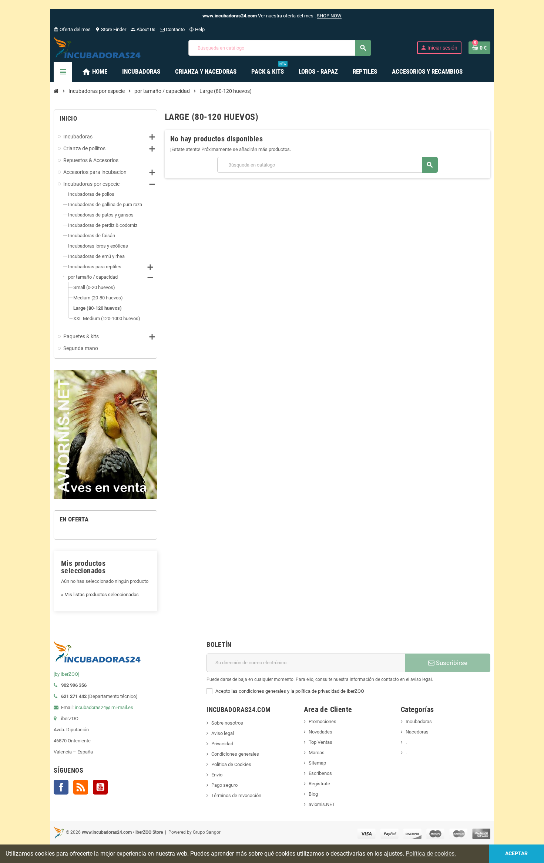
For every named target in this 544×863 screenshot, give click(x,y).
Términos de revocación (236, 795)
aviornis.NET (322, 804)
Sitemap (317, 763)
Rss (80, 787)
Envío (216, 775)
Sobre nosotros (227, 723)
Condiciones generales (235, 754)
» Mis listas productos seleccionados (100, 594)
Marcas (317, 752)
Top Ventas (320, 742)
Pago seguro (224, 785)
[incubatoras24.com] (98, 47)
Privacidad (222, 743)
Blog (313, 794)
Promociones (322, 721)
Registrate (319, 783)
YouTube (100, 787)
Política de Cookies (231, 764)
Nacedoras (417, 732)
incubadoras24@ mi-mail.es (104, 707)
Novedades (320, 732)
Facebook (61, 787)
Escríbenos (320, 773)
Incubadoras (419, 721)
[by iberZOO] (66, 674)
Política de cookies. (431, 853)
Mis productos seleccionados (83, 567)
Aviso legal (222, 733)
